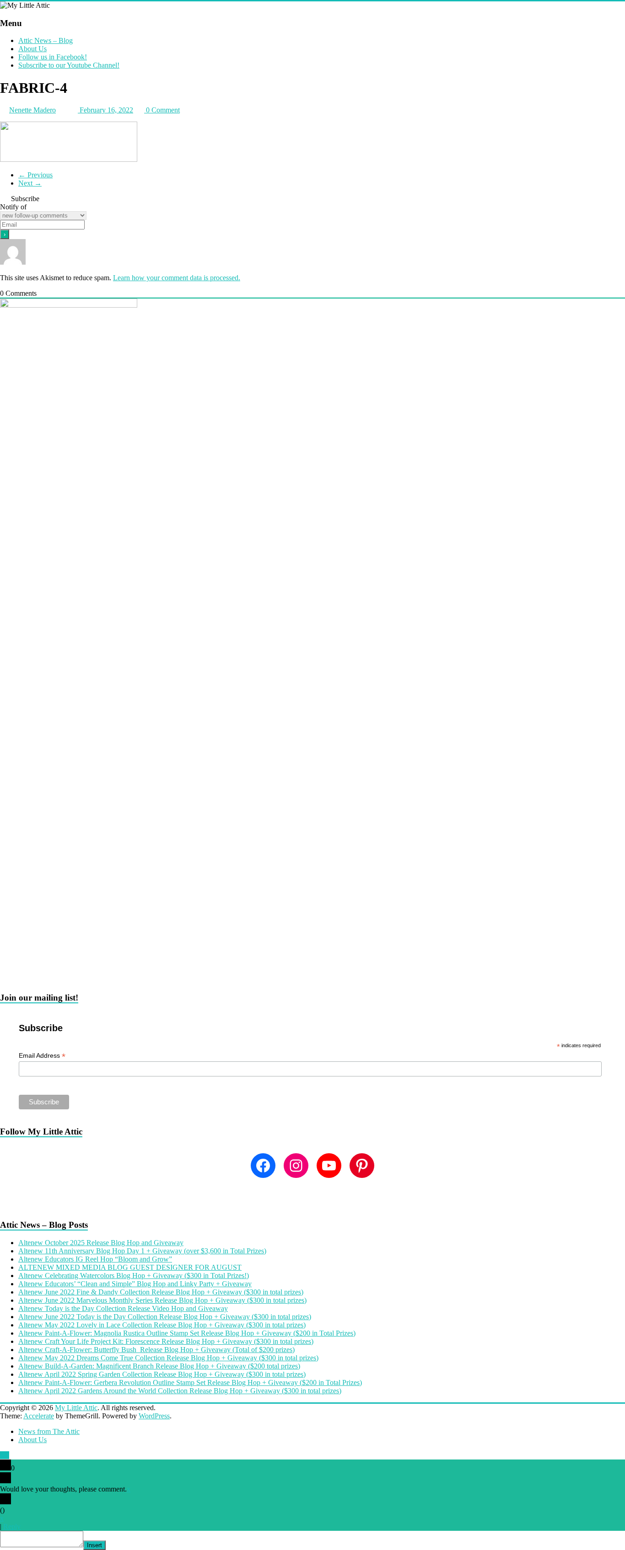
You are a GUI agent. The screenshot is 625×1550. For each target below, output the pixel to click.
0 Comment (162, 110)
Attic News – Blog (45, 40)
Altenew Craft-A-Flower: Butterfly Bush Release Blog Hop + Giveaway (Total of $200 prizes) (156, 1349)
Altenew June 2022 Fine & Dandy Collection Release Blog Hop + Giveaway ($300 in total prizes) (160, 1292)
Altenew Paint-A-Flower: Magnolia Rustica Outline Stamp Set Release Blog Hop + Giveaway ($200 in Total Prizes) (187, 1333)
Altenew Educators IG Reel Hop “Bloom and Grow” (95, 1259)
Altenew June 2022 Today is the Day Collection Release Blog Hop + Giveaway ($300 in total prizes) (164, 1317)
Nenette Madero (32, 110)
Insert (94, 1545)
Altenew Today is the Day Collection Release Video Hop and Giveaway (123, 1308)
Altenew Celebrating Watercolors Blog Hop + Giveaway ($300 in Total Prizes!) (133, 1275)
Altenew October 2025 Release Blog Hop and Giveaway (100, 1242)
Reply (12, 1526)
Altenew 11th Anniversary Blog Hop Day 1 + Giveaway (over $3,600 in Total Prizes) (142, 1251)
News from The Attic (49, 1431)
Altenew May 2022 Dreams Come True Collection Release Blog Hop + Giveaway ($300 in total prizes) (168, 1358)
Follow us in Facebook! (52, 57)
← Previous (35, 175)
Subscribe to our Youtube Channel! (68, 65)
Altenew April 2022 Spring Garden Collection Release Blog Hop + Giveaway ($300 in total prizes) (162, 1374)
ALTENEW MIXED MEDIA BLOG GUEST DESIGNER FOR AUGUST (130, 1267)
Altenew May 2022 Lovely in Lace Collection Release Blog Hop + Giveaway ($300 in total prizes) (162, 1325)
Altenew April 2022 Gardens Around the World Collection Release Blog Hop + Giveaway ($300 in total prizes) (179, 1391)
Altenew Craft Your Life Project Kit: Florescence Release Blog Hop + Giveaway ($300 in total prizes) (165, 1341)
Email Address (42, 1055)
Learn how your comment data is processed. (176, 278)
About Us (32, 49)
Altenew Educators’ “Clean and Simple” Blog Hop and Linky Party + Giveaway (135, 1284)
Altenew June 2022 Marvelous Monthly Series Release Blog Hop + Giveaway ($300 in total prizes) (162, 1300)
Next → (30, 183)
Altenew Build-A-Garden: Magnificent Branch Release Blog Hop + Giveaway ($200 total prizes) (159, 1366)
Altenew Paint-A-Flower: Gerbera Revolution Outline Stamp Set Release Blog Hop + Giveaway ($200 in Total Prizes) (190, 1382)
